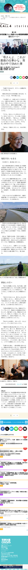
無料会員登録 (4, 559)
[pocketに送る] (23, 77)
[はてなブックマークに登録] (17, 77)
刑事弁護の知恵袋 (5, 554)
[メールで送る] (26, 77)
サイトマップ (19, 565)
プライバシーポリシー (6, 565)
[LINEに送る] (20, 77)
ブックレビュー (5, 550)
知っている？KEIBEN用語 (7, 552)
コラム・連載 (4, 548)
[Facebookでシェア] (11, 77)
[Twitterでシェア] (14, 77)
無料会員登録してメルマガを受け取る (14, 422)
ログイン (3, 561)
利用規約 (14, 565)
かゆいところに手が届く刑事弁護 (9, 555)
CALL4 (18, 384)
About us (3, 558)
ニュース (3, 551)
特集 (6, 545)
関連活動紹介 (4, 547)
